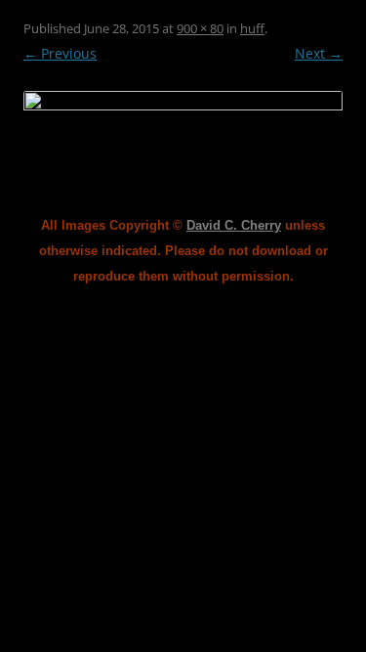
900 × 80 (200, 28)
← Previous (60, 53)
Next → (319, 53)
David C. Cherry (233, 225)
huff (252, 28)
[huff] (183, 105)
